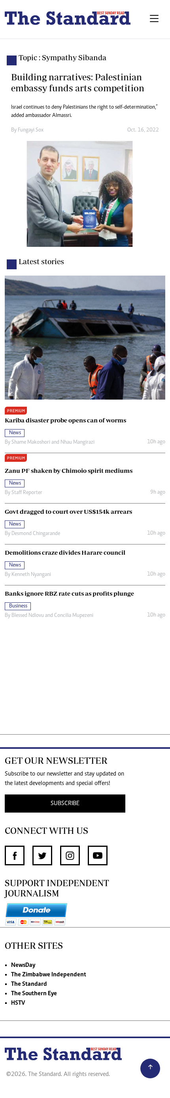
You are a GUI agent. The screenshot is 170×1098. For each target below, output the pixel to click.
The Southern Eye (34, 994)
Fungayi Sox (30, 130)
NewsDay (23, 965)
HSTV (18, 1003)
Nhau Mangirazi (77, 442)
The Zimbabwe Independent (48, 975)
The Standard (29, 984)
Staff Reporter (26, 493)
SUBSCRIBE (65, 803)
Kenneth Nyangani (31, 575)
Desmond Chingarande (35, 534)
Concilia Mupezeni (73, 615)
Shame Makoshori (30, 442)
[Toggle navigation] (154, 19)
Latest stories (41, 261)
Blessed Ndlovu (27, 615)
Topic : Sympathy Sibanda (62, 57)
